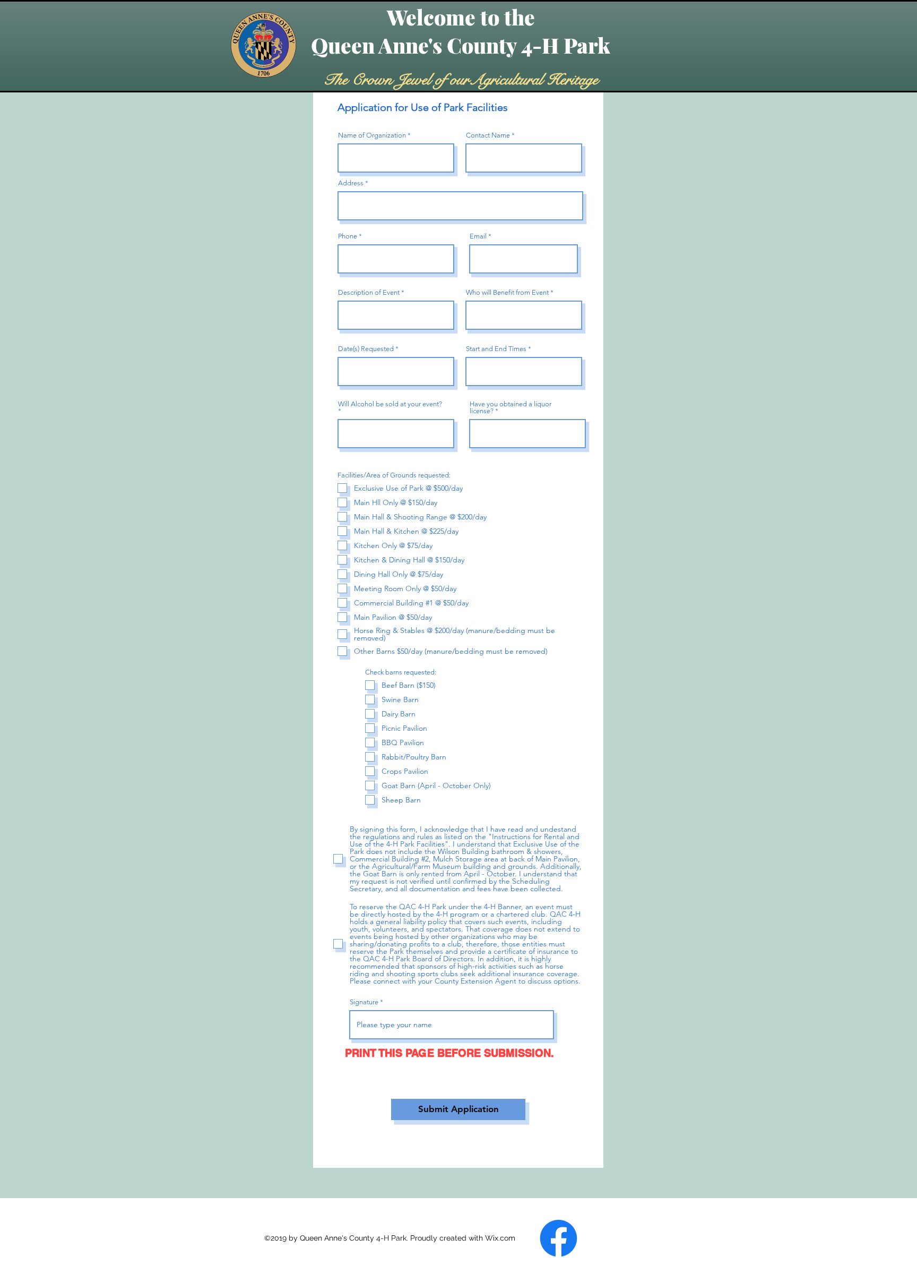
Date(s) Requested (366, 348)
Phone (347, 236)
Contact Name (488, 135)
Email (478, 236)
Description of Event (369, 292)
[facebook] (558, 1238)
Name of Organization (372, 135)
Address (351, 183)
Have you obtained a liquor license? (510, 407)
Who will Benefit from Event (507, 292)
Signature (364, 1001)
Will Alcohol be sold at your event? (390, 404)
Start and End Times (496, 348)
